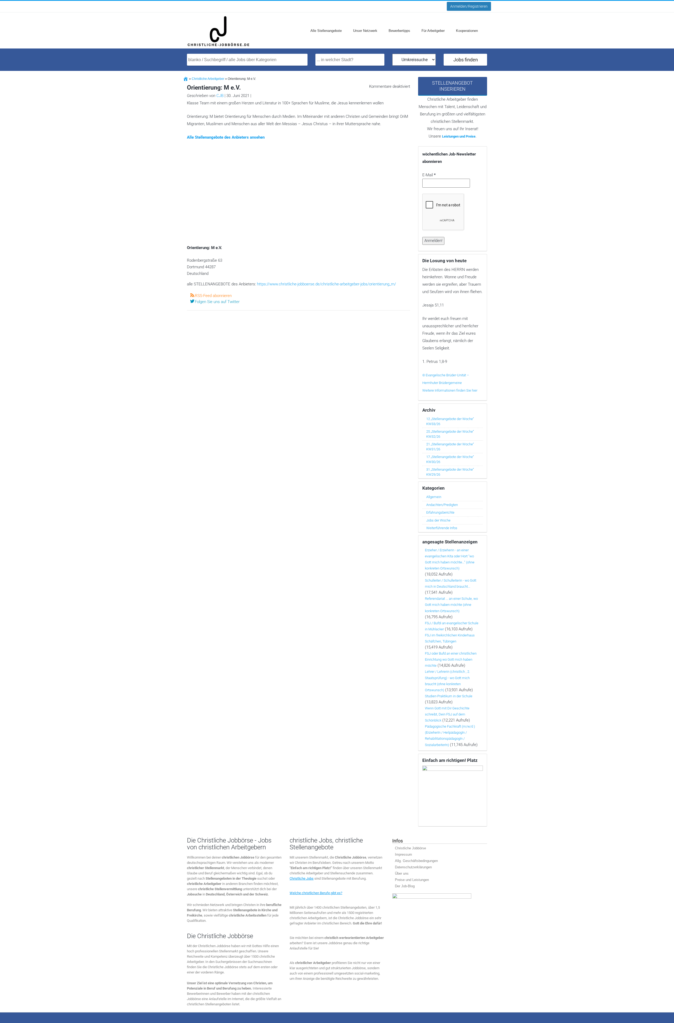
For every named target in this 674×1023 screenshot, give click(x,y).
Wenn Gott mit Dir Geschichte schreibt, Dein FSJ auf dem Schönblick (447, 714)
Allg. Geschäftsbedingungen (416, 861)
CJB (220, 95)
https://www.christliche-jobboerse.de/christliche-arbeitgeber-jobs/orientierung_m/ (326, 284)
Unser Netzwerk (365, 31)
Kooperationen (467, 31)
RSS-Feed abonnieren (213, 295)
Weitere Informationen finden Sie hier (449, 390)
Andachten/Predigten (442, 505)
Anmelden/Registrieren (469, 6)
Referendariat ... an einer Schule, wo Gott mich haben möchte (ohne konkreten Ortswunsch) (451, 605)
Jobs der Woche (438, 520)
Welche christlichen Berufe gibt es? (316, 893)
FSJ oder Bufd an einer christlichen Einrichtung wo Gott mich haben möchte (451, 659)
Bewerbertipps (399, 31)
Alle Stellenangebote (326, 31)
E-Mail (429, 175)
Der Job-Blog (405, 886)
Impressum (403, 854)
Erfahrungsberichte (440, 512)
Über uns (402, 873)
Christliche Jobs (302, 878)
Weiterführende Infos (441, 528)
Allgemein (433, 497)
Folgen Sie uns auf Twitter (217, 301)
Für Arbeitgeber (433, 31)
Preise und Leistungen (412, 880)
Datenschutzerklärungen (413, 867)
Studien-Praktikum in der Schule (448, 696)
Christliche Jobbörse (410, 848)
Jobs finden (465, 59)
